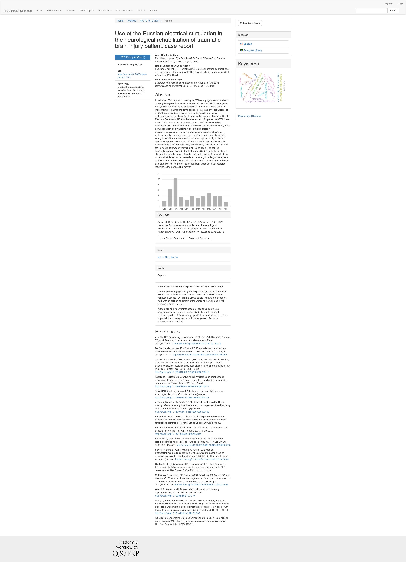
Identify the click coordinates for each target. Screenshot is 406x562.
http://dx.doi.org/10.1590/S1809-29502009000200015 (182, 372)
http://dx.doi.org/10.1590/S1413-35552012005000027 (202, 459)
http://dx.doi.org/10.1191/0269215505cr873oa (178, 433)
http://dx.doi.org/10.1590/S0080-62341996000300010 (204, 444)
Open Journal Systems (249, 115)
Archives (70, 10)
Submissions (104, 10)
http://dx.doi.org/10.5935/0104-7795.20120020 (197, 343)
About (39, 10)
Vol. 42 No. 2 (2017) (150, 20)
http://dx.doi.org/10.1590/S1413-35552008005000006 (182, 411)
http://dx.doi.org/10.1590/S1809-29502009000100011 (182, 386)
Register (388, 3)
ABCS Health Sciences (17, 10)
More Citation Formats (171, 238)
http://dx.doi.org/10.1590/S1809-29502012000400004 (201, 484)
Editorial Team (54, 10)
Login (400, 3)
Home (120, 20)
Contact (141, 10)
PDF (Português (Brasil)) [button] (132, 57)
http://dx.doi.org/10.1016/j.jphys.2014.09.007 (177, 513)
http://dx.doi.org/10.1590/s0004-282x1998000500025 (182, 397)
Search (153, 10)
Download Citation (198, 238)
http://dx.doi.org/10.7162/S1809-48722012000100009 (200, 354)
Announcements (124, 10)
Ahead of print (87, 10)
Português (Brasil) (253, 50)
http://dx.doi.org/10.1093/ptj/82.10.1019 (175, 495)
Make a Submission (250, 23)
